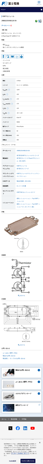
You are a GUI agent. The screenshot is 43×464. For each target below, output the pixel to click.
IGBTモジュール (22, 166)
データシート (6, 25)
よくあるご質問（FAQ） (10, 353)
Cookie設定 (12, 461)
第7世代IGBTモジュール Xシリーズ (28, 155)
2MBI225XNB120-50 (23, 150)
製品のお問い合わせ (9, 356)
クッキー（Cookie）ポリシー (20, 453)
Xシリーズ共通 (21, 186)
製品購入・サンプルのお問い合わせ (14, 358)
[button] (9, 90)
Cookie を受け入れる (28, 461)
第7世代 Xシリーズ (23, 168)
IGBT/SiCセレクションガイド (26, 192)
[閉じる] (40, 442)
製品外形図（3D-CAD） (24, 181)
